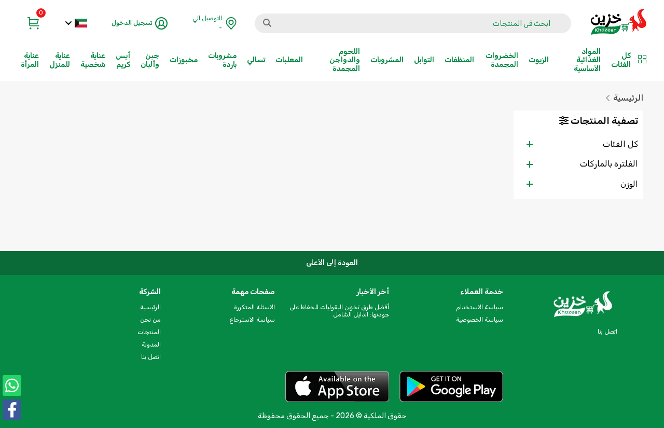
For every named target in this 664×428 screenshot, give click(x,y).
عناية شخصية (92, 59)
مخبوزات (184, 60)
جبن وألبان (150, 59)
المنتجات (149, 332)
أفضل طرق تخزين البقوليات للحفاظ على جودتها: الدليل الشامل (339, 310)
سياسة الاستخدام (479, 307)
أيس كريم (123, 59)
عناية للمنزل (59, 59)
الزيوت (539, 60)
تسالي (256, 60)
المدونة (151, 344)
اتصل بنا (151, 357)
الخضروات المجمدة (502, 59)
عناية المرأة (30, 59)
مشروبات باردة (222, 59)
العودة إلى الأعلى (332, 262)
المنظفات (459, 60)
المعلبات (289, 60)
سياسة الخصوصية (479, 319)
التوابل (424, 60)
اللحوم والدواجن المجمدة (344, 60)
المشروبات (387, 60)
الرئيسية (628, 98)
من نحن (150, 319)
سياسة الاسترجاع (252, 319)
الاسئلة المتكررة (254, 307)
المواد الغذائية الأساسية (587, 60)
